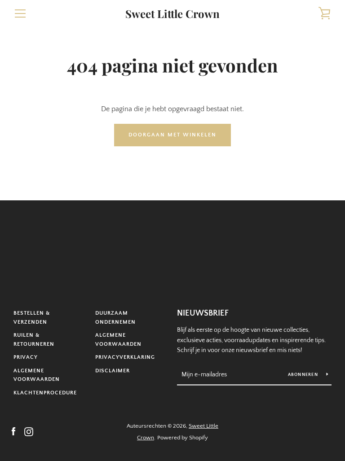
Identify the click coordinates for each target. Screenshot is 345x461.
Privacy (25, 357)
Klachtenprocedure (45, 393)
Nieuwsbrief (203, 313)
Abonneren (304, 374)
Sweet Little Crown (172, 13)
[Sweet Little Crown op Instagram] (28, 431)
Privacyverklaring (125, 357)
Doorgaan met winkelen (172, 135)
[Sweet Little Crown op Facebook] (13, 431)
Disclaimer (112, 371)
